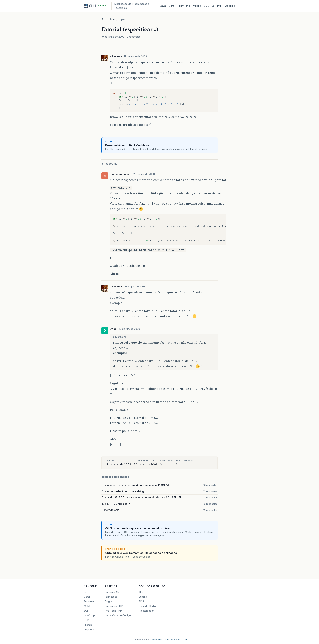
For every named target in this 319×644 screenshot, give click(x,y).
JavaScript (90, 615)
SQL (206, 5)
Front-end (89, 601)
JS (213, 5)
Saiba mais (157, 639)
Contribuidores (172, 639)
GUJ (104, 19)
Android (230, 5)
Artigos (109, 601)
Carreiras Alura (113, 592)
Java (163, 5)
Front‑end (184, 5)
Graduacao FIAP (114, 606)
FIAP (141, 601)
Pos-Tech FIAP (113, 610)
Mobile (197, 5)
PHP (219, 5)
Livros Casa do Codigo (118, 615)
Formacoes (111, 596)
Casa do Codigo (148, 606)
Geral (171, 5)
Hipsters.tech (146, 610)
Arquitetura (90, 629)
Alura (141, 592)
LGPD (185, 639)
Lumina (143, 596)
